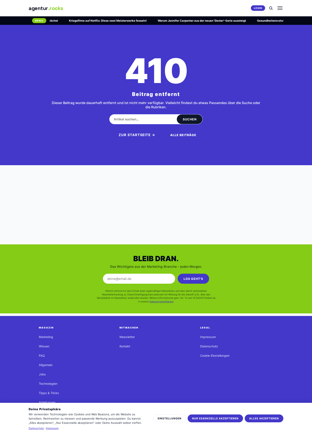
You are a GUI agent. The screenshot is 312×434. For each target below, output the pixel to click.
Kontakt (124, 346)
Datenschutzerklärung (161, 301)
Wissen (44, 346)
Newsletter (127, 337)
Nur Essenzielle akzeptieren (215, 418)
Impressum (208, 337)
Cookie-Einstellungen (214, 355)
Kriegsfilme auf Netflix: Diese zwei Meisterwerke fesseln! (104, 20)
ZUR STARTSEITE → (137, 135)
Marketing (46, 337)
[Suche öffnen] (271, 8)
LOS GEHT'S (193, 278)
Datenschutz (209, 346)
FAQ (42, 355)
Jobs (42, 374)
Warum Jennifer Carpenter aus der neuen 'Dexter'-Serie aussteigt (198, 20)
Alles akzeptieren (264, 418)
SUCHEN (190, 119)
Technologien (48, 383)
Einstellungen (169, 418)
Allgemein (45, 365)
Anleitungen (47, 402)
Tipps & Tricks (49, 393)
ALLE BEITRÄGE (183, 135)
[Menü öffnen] (280, 8)
